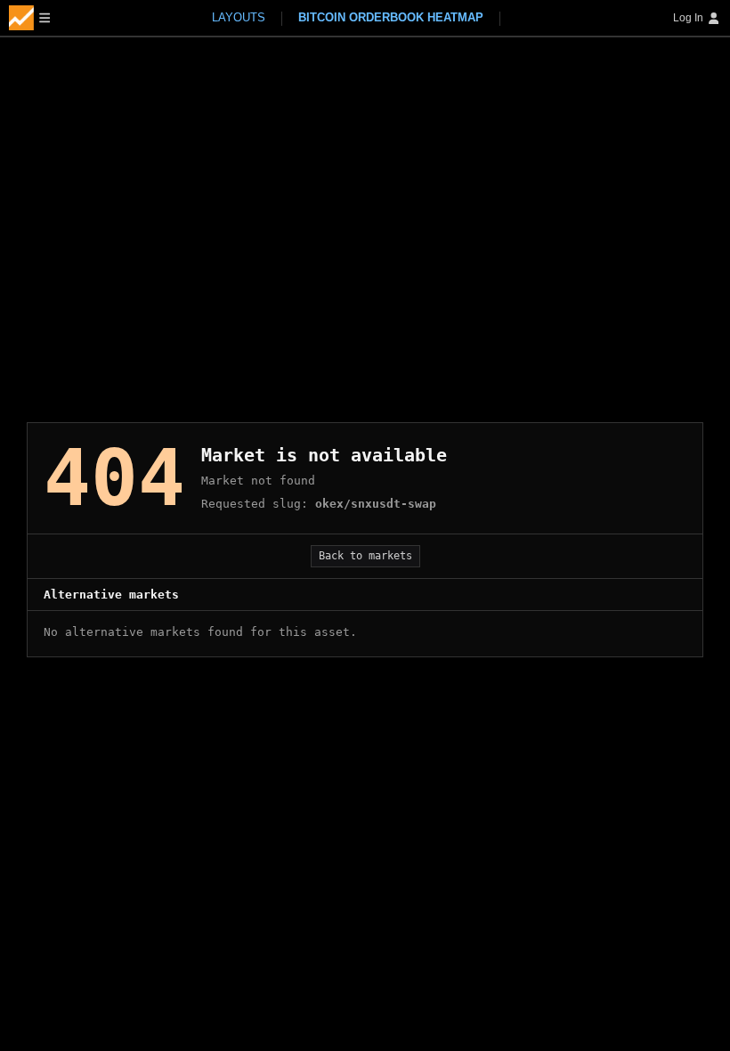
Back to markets (365, 556)
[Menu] (29, 18)
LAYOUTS (238, 17)
